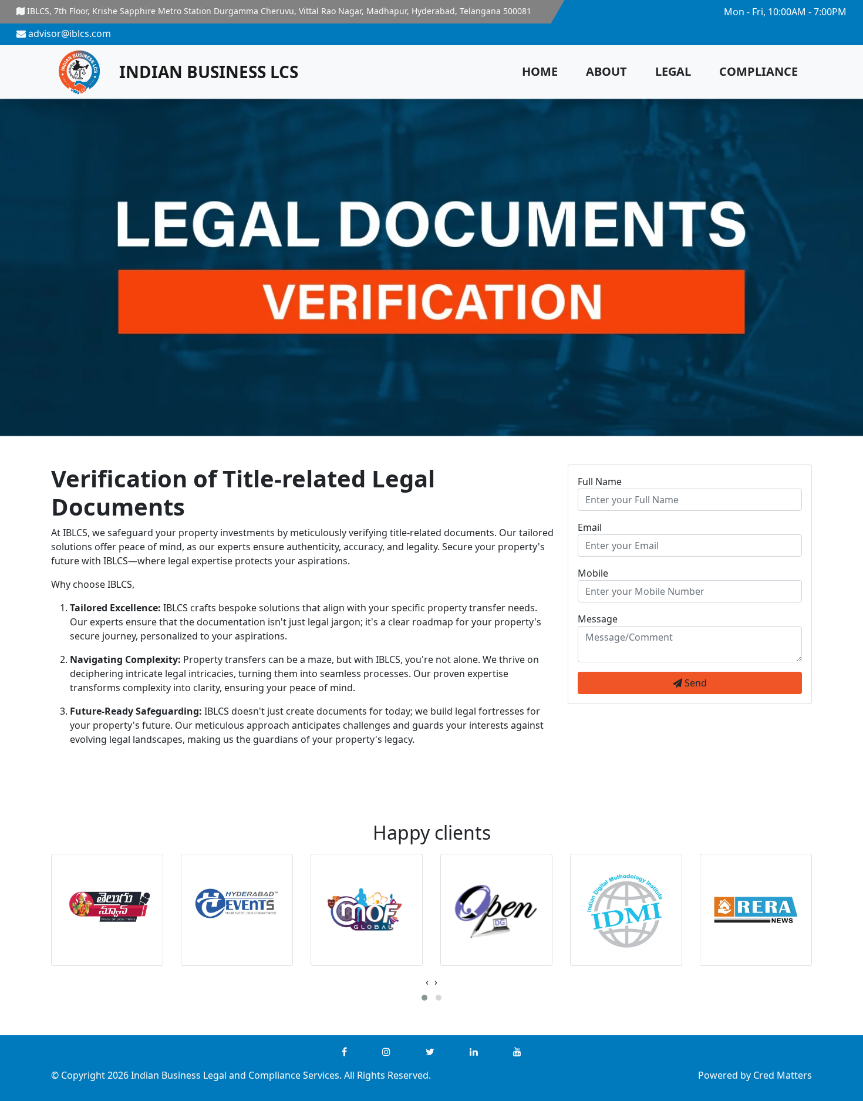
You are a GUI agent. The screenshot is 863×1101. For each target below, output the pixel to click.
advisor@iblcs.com (68, 33)
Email (590, 527)
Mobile (593, 573)
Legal (673, 71)
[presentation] (427, 982)
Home (540, 71)
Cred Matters (782, 1075)
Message (598, 618)
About (606, 71)
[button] (424, 998)
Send (694, 682)
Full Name (600, 481)
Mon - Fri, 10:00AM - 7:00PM (784, 11)
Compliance (758, 71)
